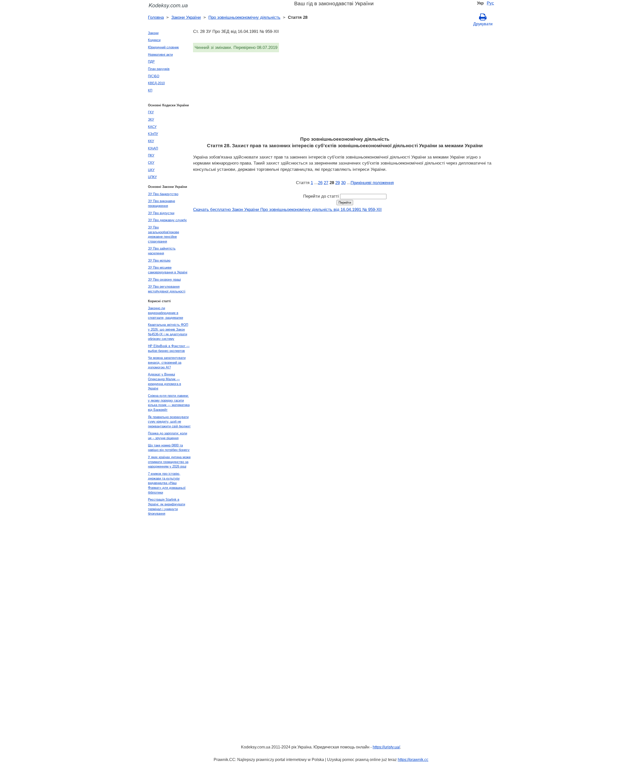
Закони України (186, 17)
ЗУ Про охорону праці (164, 279)
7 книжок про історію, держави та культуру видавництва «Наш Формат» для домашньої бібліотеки (167, 483)
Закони (153, 33)
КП (150, 90)
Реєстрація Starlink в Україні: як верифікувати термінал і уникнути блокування (166, 506)
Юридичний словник (163, 47)
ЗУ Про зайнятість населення (162, 251)
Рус (490, 3)
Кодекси (154, 40)
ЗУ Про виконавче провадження (161, 203)
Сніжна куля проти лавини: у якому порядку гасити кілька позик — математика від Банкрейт (169, 403)
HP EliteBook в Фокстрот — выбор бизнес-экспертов (169, 348)
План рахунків (159, 69)
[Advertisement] (343, 96)
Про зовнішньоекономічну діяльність (244, 17)
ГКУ (151, 112)
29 (337, 182)
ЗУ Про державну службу (167, 220)
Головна (156, 17)
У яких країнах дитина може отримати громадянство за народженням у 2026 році (169, 461)
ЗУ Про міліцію (159, 260)
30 (343, 182)
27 (326, 182)
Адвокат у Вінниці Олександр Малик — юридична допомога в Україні (164, 381)
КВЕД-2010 (156, 83)
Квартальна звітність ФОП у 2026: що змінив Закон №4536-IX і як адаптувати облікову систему (168, 332)
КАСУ (152, 127)
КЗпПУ (153, 134)
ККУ (151, 141)
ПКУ (151, 155)
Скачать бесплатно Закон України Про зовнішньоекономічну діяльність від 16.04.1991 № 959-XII (287, 209)
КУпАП (153, 148)
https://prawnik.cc (413, 759)
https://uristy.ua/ (386, 747)
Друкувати (483, 24)
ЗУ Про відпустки (161, 213)
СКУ (151, 163)
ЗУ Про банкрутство (163, 194)
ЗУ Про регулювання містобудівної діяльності (166, 289)
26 (320, 182)
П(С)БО (153, 76)
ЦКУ (151, 170)
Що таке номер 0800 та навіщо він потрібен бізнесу (169, 447)
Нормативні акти (160, 54)
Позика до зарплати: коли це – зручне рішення (167, 435)
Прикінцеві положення (372, 182)
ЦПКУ (152, 177)
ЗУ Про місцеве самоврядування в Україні (167, 270)
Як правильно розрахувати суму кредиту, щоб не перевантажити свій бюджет (169, 421)
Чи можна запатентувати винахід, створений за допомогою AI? (167, 362)
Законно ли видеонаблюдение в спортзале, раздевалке (165, 312)
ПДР (151, 61)
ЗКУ (151, 119)
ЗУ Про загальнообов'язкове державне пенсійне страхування (163, 234)
